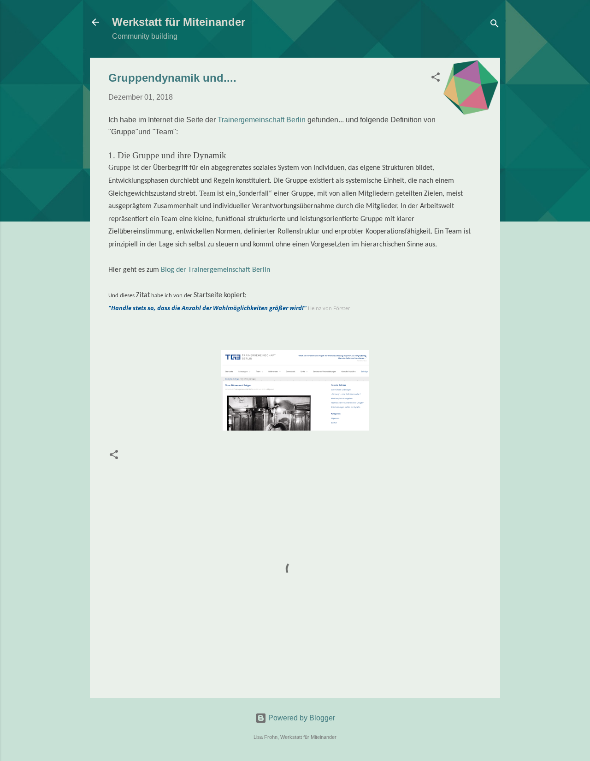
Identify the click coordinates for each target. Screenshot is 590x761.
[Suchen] (494, 25)
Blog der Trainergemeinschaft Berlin (215, 270)
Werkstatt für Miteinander (178, 22)
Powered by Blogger (300, 718)
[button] (435, 79)
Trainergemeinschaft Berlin (262, 120)
